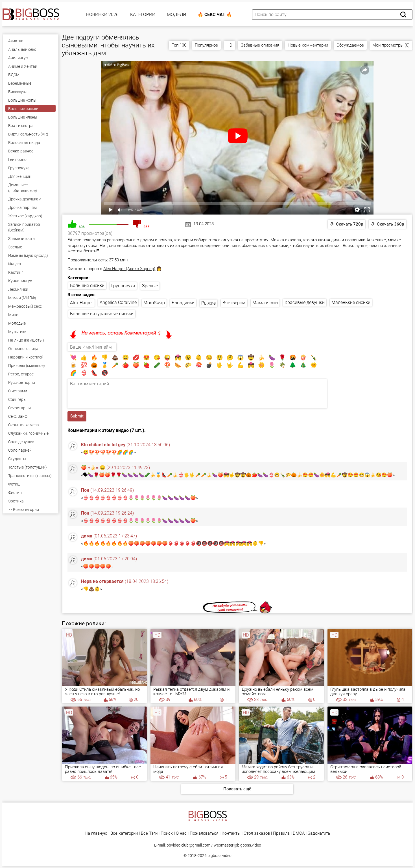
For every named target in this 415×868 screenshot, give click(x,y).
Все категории (124, 833)
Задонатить (319, 833)
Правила (281, 833)
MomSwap (154, 302)
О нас (181, 833)
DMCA (299, 833)
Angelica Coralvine (118, 302)
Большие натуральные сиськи (102, 313)
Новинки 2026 (102, 14)
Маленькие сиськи (350, 302)
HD (229, 45)
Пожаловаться (204, 833)
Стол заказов (257, 833)
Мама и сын (265, 302)
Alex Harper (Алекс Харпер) (129, 268)
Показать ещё (237, 789)
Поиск (167, 833)
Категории (142, 14)
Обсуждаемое (350, 45)
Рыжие (208, 303)
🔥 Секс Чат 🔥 (215, 14)
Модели (176, 14)
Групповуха (123, 285)
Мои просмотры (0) (391, 45)
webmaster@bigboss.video (237, 845)
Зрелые (150, 285)
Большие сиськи (87, 285)
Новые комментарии (308, 45)
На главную (96, 833)
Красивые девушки (305, 302)
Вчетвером (234, 302)
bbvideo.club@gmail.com (188, 845)
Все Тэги (149, 833)
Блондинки (183, 302)
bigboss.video (219, 855)
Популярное (206, 45)
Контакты (231, 833)
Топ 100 (179, 45)
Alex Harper (81, 302)
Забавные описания (260, 45)
